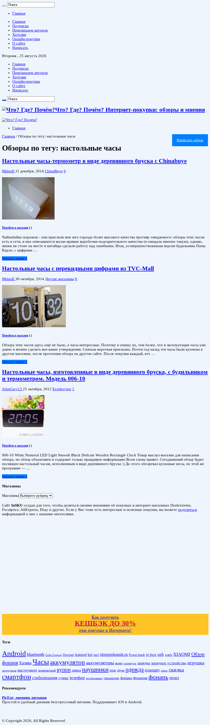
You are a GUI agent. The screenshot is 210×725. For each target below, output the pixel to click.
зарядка (143, 663)
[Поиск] (4, 6)
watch (168, 655)
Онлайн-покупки (26, 39)
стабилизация (44, 677)
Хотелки (19, 35)
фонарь (158, 677)
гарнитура (129, 663)
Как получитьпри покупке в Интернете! (105, 624)
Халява (25, 663)
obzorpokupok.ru (114, 654)
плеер (164, 670)
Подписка (20, 26)
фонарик (140, 678)
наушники (95, 669)
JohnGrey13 (12, 389)
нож (113, 670)
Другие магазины (59, 279)
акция (118, 663)
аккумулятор (67, 662)
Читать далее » (14, 258)
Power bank (137, 655)
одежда (134, 669)
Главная (18, 13)
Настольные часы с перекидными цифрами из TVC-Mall (78, 268)
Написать (20, 48)
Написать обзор (190, 140)
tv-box (151, 655)
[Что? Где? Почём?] (19, 120)
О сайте (18, 43)
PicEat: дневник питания (24, 698)
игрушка (195, 662)
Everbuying (61, 389)
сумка (63, 678)
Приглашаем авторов (30, 30)
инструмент (27, 670)
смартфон (16, 677)
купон (64, 670)
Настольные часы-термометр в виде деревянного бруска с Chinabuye (94, 161)
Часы (41, 662)
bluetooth (35, 654)
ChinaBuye (54, 171)
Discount (68, 654)
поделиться (187, 510)
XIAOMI (181, 654)
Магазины (10, 495)
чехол (174, 678)
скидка (176, 670)
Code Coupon (53, 655)
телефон (77, 677)
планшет (152, 670)
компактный (47, 670)
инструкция (9, 670)
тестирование (94, 678)
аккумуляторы (100, 662)
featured (81, 655)
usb (161, 654)
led (90, 655)
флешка (126, 678)
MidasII (8, 171)
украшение (111, 678)
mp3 (96, 655)
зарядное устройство (168, 663)
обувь (120, 670)
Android (14, 653)
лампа (76, 670)
